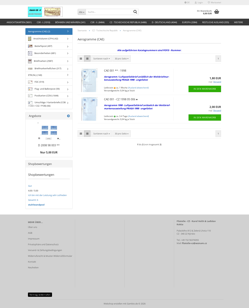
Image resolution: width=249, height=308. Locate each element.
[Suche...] (135, 12)
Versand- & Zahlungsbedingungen (45, 250)
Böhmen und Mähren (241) (70, 22)
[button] (187, 2)
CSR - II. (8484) (97, 22)
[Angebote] (68, 116)
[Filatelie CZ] (50, 12)
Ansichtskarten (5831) (19, 22)
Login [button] (200, 2)
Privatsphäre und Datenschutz (43, 244)
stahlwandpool (36, 204)
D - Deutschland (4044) (164, 22)
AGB (30, 232)
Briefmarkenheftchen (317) (47, 68)
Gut (30, 185)
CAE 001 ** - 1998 (115, 70)
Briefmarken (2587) (43, 60)
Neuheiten (33, 267)
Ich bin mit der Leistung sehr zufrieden (47, 195)
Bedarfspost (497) (43, 46)
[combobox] (101, 58)
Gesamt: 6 (33, 199)
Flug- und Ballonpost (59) (47, 88)
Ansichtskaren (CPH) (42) (45, 38)
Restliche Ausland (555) (215, 22)
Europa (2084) (189, 22)
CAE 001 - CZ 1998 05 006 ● (121, 99)
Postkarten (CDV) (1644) (46, 95)
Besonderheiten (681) (45, 53)
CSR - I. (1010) (43, 22)
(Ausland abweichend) (138, 87)
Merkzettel (215, 2)
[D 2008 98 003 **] (49, 130)
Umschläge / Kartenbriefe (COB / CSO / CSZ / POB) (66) (47, 104)
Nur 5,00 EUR (49, 152)
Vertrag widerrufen (39, 294)
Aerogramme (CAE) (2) (39, 31)
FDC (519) (39, 81)
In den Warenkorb (205, 88)
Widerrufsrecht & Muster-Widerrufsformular (50, 255)
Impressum (33, 238)
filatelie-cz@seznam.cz (194, 243)
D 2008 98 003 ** (49, 145)
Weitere (238, 22)
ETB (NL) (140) (35, 75)
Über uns (32, 227)
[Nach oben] (240, 303)
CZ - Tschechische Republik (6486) (128, 22)
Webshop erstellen (113, 303)
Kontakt (32, 261)
